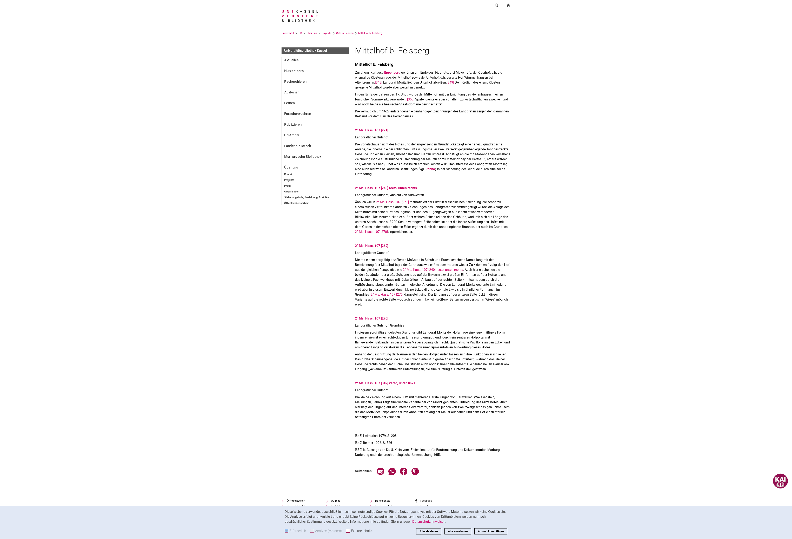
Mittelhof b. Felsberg (370, 33)
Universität (288, 33)
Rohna (430, 169)
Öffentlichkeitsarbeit (296, 203)
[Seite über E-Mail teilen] (380, 474)
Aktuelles (291, 60)
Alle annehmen (458, 531)
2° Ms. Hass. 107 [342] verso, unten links (385, 383)
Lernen (289, 103)
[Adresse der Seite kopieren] (415, 474)
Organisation (291, 191)
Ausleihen (291, 92)
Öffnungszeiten (296, 500)
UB (300, 33)
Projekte (326, 33)
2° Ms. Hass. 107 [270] (371, 232)
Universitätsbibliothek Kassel (305, 51)
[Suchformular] (496, 5)
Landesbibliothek (297, 146)
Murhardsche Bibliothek (302, 157)
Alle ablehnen (429, 531)
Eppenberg (392, 72)
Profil (287, 185)
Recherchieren (295, 81)
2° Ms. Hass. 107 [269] (371, 246)
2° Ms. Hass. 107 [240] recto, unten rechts (386, 188)
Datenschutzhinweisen (428, 522)
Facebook (426, 500)
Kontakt (288, 174)
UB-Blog (335, 500)
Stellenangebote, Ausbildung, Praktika (306, 197)
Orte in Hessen (345, 33)
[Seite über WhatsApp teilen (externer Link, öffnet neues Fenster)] (392, 474)
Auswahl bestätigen (491, 531)
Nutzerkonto (294, 71)
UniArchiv (291, 135)
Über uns (312, 33)
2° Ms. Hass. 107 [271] (371, 130)
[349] (450, 82)
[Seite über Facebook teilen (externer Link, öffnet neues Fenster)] (403, 474)
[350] (410, 99)
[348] (378, 82)
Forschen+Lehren (297, 114)
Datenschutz (382, 500)
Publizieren (293, 124)
